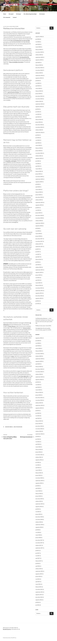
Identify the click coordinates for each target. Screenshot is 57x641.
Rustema (10, 4)
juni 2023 (38, 111)
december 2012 (39, 295)
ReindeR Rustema (7, 629)
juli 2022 (37, 135)
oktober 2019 (39, 199)
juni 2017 (38, 251)
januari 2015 (38, 275)
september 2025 (39, 57)
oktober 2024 (39, 72)
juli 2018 (37, 228)
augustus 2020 (39, 181)
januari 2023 (38, 122)
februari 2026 (39, 49)
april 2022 (38, 142)
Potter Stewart (12, 326)
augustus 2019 (39, 205)
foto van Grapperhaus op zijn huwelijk (20, 40)
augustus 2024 (39, 78)
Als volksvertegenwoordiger (30, 14)
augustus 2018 (39, 225)
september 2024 (39, 75)
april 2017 (38, 256)
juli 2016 (37, 262)
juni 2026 (38, 39)
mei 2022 (38, 140)
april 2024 (38, 85)
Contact (15, 17)
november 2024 (39, 70)
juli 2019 (37, 207)
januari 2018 (38, 236)
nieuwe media (9, 426)
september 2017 (39, 246)
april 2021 (38, 166)
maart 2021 (38, 168)
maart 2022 (38, 145)
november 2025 (39, 52)
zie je (12, 356)
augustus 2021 (39, 158)
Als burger (18, 14)
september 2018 (39, 223)
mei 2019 (38, 210)
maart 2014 (38, 282)
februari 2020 (39, 192)
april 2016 (38, 264)
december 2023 (39, 96)
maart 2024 (38, 88)
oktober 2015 (39, 267)
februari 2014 (39, 285)
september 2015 (39, 269)
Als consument (6, 17)
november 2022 (39, 127)
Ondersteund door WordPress (9, 637)
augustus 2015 (39, 272)
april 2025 (38, 62)
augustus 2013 (39, 293)
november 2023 (39, 98)
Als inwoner (42, 14)
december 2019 (39, 197)
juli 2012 (37, 301)
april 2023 (38, 116)
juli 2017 (37, 249)
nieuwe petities (12, 97)
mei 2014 (38, 277)
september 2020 (39, 179)
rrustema (15, 26)
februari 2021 (38, 171)
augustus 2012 (39, 298)
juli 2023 (37, 109)
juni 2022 (38, 137)
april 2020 (38, 186)
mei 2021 (38, 163)
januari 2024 (38, 93)
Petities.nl (38, 325)
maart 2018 (38, 233)
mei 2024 (38, 83)
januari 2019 (38, 212)
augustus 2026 (39, 36)
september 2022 (39, 132)
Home (4, 14)
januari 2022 (38, 150)
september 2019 (39, 202)
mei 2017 (38, 254)
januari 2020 (38, 194)
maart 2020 (38, 189)
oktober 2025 (39, 54)
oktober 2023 (39, 101)
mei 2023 (38, 114)
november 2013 (39, 288)
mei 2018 (38, 231)
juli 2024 (37, 80)
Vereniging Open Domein (41, 328)
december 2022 (39, 124)
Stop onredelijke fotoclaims (16, 62)
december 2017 (39, 238)
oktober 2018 (39, 220)
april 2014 (38, 280)
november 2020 (39, 176)
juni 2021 (38, 161)
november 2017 (39, 241)
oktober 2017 (38, 243)
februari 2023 (39, 119)
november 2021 (39, 153)
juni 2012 (38, 303)
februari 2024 (39, 91)
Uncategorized (18, 426)
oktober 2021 (38, 155)
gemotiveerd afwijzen (13, 92)
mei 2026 (38, 41)
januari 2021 (38, 173)
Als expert (11, 14)
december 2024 (39, 67)
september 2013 (39, 290)
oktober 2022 (39, 129)
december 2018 (39, 215)
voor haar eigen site (23, 376)
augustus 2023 (39, 106)
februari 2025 (39, 65)
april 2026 (38, 44)
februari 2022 (39, 148)
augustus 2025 (39, 59)
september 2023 (39, 104)
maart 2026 (38, 46)
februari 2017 (38, 259)
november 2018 (39, 218)
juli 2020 (37, 184)
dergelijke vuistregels (10, 161)
